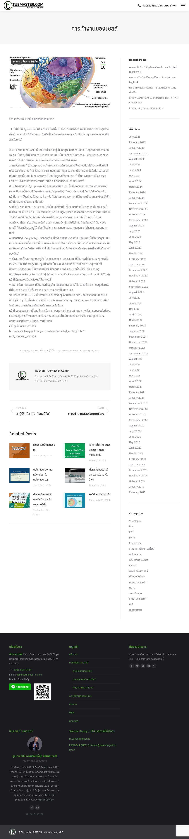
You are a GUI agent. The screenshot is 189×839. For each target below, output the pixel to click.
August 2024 (136, 159)
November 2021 (138, 342)
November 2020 (138, 409)
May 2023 (134, 242)
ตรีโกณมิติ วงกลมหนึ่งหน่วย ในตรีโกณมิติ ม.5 (42, 474)
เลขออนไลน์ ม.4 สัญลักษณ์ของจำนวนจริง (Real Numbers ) (153, 69)
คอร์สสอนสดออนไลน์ (80, 696)
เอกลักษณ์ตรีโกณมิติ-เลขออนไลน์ (146, 108)
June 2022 (135, 303)
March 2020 (136, 453)
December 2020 (138, 403)
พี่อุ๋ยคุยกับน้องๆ (137, 576)
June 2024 (135, 170)
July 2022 (134, 298)
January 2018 (136, 487)
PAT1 (132, 532)
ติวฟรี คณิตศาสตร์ (138, 571)
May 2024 (134, 176)
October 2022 (137, 281)
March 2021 (135, 387)
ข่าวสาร (73, 704)
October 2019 (137, 481)
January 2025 (136, 148)
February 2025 (137, 142)
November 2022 (138, 275)
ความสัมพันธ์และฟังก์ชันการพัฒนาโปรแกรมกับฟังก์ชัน (152, 90)
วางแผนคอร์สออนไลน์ (84, 679)
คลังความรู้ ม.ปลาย (138, 560)
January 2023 (136, 264)
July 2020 (135, 431)
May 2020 (134, 442)
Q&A (71, 712)
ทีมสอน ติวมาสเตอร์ (83, 687)
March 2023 (135, 253)
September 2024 (138, 153)
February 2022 (137, 325)
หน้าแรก (73, 654)
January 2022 (137, 331)
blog (131, 526)
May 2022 (134, 309)
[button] (27, 814)
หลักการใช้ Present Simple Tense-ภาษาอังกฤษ (99, 450)
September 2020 (138, 420)
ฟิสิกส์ (132, 588)
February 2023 (137, 259)
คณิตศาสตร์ (135, 554)
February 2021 (137, 392)
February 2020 (137, 459)
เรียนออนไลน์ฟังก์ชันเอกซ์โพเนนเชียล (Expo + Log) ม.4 (152, 79)
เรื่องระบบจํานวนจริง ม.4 (44, 447)
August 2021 (136, 359)
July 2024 (134, 164)
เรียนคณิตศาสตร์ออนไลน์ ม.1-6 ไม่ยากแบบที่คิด (42, 499)
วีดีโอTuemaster (137, 599)
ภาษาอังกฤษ (135, 593)
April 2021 (135, 381)
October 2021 (137, 348)
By (68, 350)
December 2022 (138, 270)
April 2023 (135, 248)
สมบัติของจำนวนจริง (99, 494)
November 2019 (138, 475)
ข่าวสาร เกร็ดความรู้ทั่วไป (25, 61)
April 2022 (135, 314)
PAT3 (132, 538)
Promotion (135, 543)
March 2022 (135, 320)
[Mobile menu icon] (182, 5)
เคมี (131, 604)
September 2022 (138, 287)
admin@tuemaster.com (29, 675)
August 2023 (136, 225)
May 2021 (134, 375)
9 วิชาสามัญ (135, 521)
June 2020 (135, 437)
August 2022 (136, 292)
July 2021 (134, 364)
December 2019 (138, 470)
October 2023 (137, 214)
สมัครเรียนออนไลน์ (82, 671)
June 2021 (134, 370)
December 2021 (138, 337)
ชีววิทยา (133, 565)
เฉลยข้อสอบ (135, 610)
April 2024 (135, 181)
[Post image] (19, 450)
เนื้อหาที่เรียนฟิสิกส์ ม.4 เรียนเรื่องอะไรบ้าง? (98, 474)
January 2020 (137, 464)
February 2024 (137, 192)
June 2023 (135, 237)
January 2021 (136, 398)
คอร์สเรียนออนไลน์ (78, 662)
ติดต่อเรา (73, 721)
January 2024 (137, 198)
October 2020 (137, 414)
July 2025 (134, 137)
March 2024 (135, 187)
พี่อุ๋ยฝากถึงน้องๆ (138, 582)
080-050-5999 (22, 670)
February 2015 (137, 492)
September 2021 (138, 353)
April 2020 (135, 448)
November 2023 (138, 209)
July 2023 (134, 231)
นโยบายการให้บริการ (79, 739)
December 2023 (138, 203)
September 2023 (138, 220)
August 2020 (136, 425)
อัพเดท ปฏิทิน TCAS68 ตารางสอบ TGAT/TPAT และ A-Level (153, 100)
